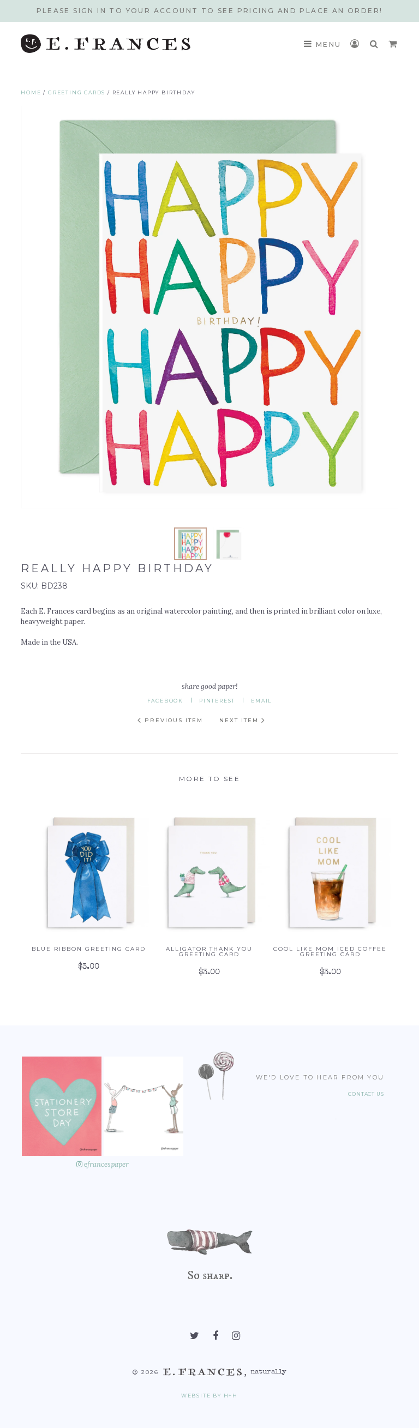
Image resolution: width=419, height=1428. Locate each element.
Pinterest (217, 700)
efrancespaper (105, 1164)
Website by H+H (209, 1395)
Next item (240, 720)
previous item (172, 720)
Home (31, 92)
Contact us (366, 1094)
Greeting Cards (76, 92)
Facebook (165, 700)
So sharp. (209, 1275)
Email (261, 700)
